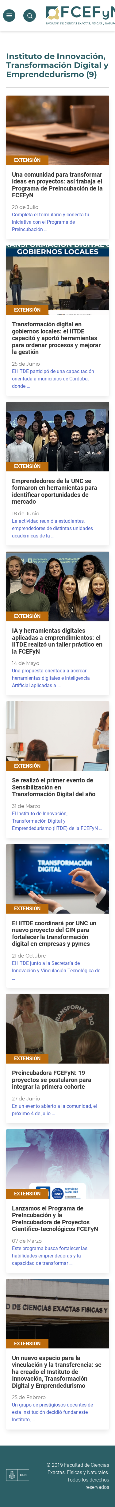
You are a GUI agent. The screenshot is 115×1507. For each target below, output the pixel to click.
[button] (9, 15)
